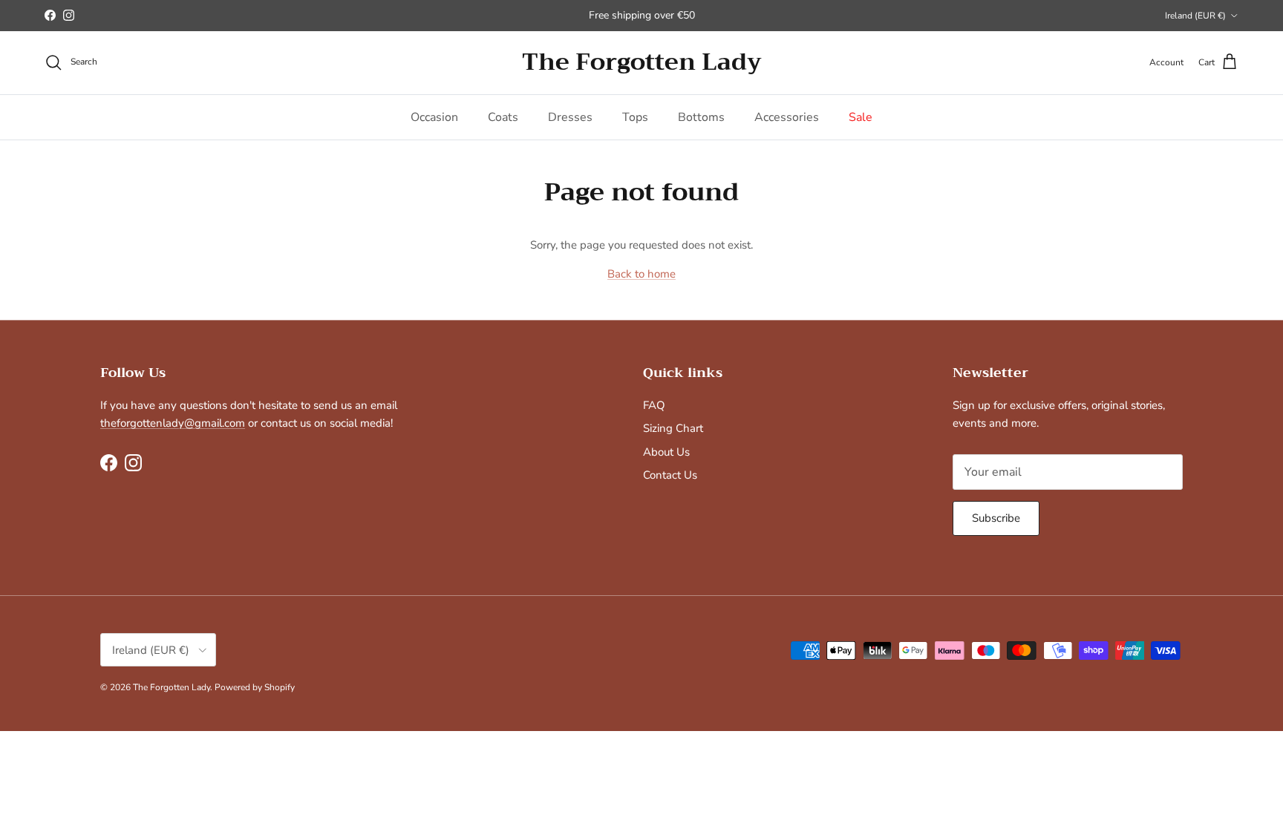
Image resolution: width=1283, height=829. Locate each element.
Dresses (570, 117)
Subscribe (996, 518)
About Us (666, 452)
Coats (503, 117)
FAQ (654, 405)
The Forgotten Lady (171, 687)
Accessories (786, 117)
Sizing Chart (673, 428)
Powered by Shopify (255, 687)
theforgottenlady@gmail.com (172, 423)
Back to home (641, 273)
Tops (635, 117)
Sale (860, 117)
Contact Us (670, 475)
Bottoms (701, 117)
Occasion (434, 117)
